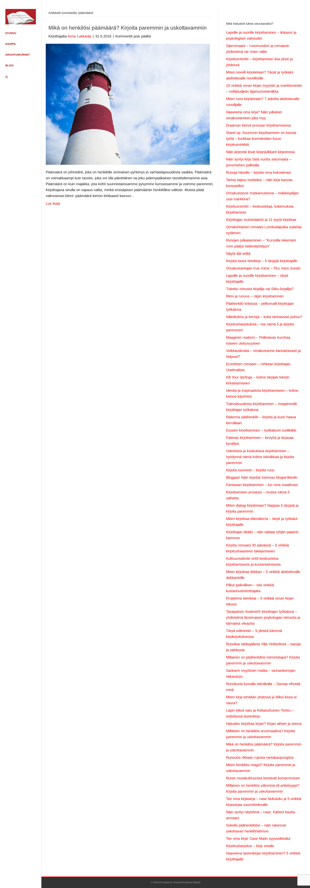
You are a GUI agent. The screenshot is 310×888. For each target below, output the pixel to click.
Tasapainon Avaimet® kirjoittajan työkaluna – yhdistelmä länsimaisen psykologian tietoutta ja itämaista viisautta (263, 617)
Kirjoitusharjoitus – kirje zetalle (250, 846)
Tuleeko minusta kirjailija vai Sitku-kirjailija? (259, 289)
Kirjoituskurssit (17, 54)
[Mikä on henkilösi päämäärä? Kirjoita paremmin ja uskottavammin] (128, 104)
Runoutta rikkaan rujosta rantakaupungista (259, 757)
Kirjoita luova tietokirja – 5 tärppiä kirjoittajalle (261, 261)
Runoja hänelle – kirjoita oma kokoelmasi (258, 172)
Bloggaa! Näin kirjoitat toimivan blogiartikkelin (261, 477)
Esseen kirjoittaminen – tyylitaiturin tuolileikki (261, 430)
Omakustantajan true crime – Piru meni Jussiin (263, 268)
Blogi (9, 65)
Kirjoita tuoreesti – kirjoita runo (250, 470)
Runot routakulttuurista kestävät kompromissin (263, 778)
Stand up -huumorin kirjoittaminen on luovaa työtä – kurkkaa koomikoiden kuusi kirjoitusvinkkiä (261, 138)
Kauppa (10, 43)
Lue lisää (53, 203)
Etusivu (10, 33)
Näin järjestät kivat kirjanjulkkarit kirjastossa (260, 152)
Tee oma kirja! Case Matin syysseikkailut (258, 838)
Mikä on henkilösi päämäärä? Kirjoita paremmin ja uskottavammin (127, 28)
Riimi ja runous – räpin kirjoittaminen (255, 296)
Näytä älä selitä (238, 253)
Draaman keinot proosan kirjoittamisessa (258, 125)
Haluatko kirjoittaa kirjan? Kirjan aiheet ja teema (264, 724)
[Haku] (5, 77)
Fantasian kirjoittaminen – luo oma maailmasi (262, 485)
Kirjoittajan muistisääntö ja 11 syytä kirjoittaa (261, 220)
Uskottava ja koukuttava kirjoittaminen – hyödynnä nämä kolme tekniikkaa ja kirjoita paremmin (260, 457)
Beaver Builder (193, 882)
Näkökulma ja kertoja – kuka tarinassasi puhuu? (264, 317)
